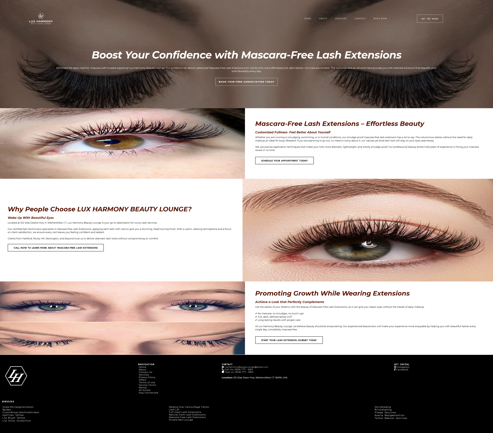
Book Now (380, 18)
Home (307, 18)
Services (341, 18)
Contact (360, 18)
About (323, 18)
